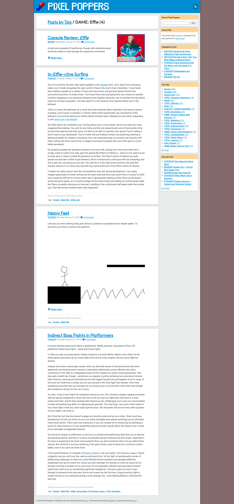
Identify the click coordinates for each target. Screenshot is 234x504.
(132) (172, 95)
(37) (179, 109)
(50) (168, 106)
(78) (179, 97)
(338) (170, 92)
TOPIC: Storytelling (113, 491)
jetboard (104, 84)
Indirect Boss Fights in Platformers (80, 335)
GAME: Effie (64, 200)
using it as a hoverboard (65, 119)
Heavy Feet (58, 213)
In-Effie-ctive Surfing (68, 74)
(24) (174, 120)
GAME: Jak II (75, 200)
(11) (172, 143)
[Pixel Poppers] (117, 6)
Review (51, 42)
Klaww (87, 453)
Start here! (180, 38)
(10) (178, 146)
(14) (180, 131)
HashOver (112, 500)
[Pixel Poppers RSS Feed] (195, 6)
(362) (170, 89)
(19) (176, 126)
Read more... (57, 58)
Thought (52, 78)
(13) (176, 134)
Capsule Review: (68, 37)
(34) (174, 112)
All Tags (165, 150)
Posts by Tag (60, 22)
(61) (169, 100)
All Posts (165, 188)
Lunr (134, 500)
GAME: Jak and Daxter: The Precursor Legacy (87, 491)
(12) (173, 140)
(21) (175, 123)
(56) (173, 103)
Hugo (86, 500)
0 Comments (89, 42)
